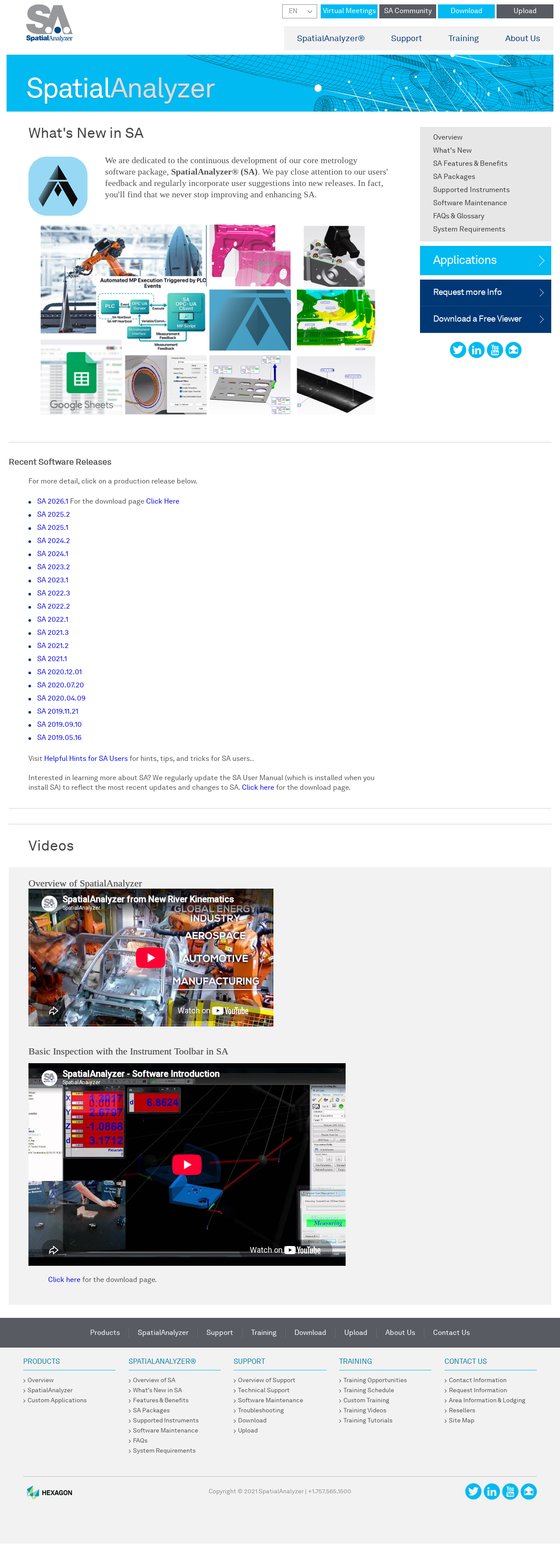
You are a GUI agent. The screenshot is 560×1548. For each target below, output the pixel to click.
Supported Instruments (471, 190)
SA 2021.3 (53, 633)
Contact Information (478, 1380)
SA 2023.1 (52, 580)
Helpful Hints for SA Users (86, 759)
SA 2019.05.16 (59, 738)
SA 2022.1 (52, 619)
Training (463, 39)
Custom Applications (57, 1400)
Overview (447, 137)
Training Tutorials (367, 1421)
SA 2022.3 (53, 593)
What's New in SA (157, 1390)
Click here (258, 788)
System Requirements (469, 229)
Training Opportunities (375, 1380)
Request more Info (467, 292)
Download (467, 11)
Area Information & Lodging (487, 1400)
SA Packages (454, 177)
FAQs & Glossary (458, 216)
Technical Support (264, 1390)
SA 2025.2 (53, 514)
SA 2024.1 (52, 554)
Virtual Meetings (349, 11)
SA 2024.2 (53, 541)
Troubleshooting (261, 1411)
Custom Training (366, 1400)
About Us (522, 39)
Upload (525, 11)
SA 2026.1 (53, 501)
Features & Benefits (161, 1400)
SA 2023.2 (53, 567)
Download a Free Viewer (477, 319)
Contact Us (451, 1333)
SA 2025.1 (52, 528)
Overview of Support (266, 1380)
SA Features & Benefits (470, 164)
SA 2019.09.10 (59, 724)
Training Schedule (368, 1390)
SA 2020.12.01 (59, 672)
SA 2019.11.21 (57, 711)
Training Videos (364, 1411)
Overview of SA (154, 1380)
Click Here (161, 501)
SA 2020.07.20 (60, 685)
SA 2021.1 (52, 659)
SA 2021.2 (53, 646)
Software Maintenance (470, 203)
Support (406, 39)
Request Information (478, 1390)
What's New (452, 150)
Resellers (462, 1411)
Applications (465, 260)
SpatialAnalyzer (331, 39)
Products (105, 1333)
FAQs (140, 1441)
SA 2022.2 (53, 606)
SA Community (408, 11)
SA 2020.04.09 (61, 698)
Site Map (461, 1421)
